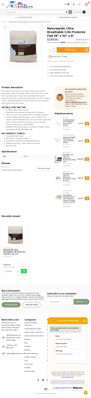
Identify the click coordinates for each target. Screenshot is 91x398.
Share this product (66, 61)
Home (4, 22)
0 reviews (72, 25)
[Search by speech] (66, 12)
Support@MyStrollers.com (75, 102)
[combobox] (37, 12)
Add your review (44, 168)
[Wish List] (79, 4)
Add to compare (52, 61)
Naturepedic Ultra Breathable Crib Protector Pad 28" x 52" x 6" (29, 22)
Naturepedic (52, 25)
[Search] (70, 12)
